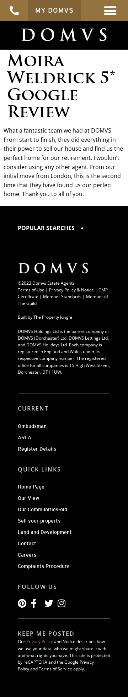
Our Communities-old (42, 509)
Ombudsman (32, 426)
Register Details (37, 449)
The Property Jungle (52, 317)
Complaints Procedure (44, 566)
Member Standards (62, 297)
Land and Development (45, 532)
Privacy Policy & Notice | (73, 290)
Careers (27, 555)
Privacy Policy (39, 642)
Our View (28, 498)
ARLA (24, 437)
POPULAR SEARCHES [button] (47, 228)
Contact (27, 543)
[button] (110, 10)
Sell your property (39, 521)
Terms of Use (31, 290)
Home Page (31, 487)
